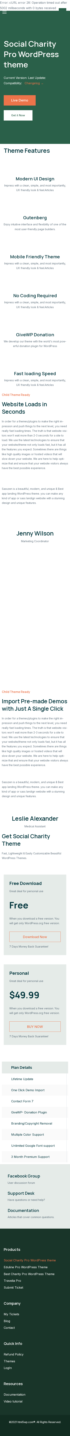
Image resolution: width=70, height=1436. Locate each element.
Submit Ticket (13, 1287)
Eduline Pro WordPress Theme (26, 1267)
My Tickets (11, 1314)
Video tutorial (13, 1401)
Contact (9, 1328)
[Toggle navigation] (4, 12)
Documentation (23, 1210)
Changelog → (34, 83)
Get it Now (18, 115)
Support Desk (21, 1193)
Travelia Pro (12, 1280)
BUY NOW (35, 1027)
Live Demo (19, 100)
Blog (7, 1321)
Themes (9, 1361)
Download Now (35, 937)
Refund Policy (14, 1354)
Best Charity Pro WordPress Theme (29, 1274)
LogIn (8, 1368)
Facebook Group (24, 1176)
